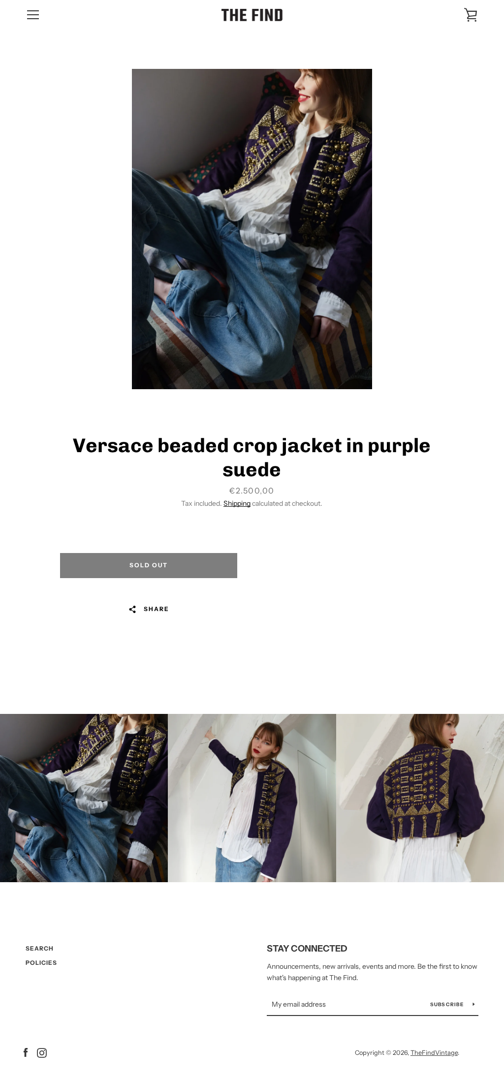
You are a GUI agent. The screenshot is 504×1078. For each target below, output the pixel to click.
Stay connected (307, 948)
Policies (41, 962)
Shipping (237, 503)
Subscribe (448, 1004)
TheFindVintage (434, 1052)
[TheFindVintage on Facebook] (26, 1052)
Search (40, 948)
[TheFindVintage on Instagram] (42, 1052)
